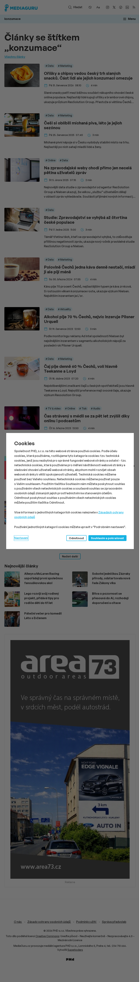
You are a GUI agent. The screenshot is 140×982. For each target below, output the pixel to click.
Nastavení (21, 538)
